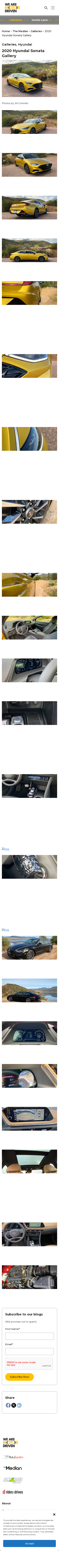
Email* (9, 1344)
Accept (29, 1543)
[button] (54, 1514)
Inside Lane (40, 20)
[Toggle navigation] (53, 7)
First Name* (12, 1328)
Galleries (16, 20)
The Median (20, 31)
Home (6, 31)
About (6, 1503)
